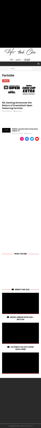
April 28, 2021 (8, 111)
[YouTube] (37, 139)
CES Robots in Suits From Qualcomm (22, 348)
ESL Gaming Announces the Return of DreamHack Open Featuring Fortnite (17, 105)
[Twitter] (32, 139)
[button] (38, 63)
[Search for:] (20, 68)
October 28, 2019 (18, 133)
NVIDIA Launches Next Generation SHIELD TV (25, 130)
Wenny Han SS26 (22, 289)
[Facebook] (27, 139)
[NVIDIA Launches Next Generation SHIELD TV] (6, 130)
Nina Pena (18, 111)
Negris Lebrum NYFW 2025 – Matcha (22, 318)
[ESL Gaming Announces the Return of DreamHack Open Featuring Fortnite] (20, 89)
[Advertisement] (20, 25)
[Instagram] (22, 139)
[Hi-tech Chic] (20, 60)
